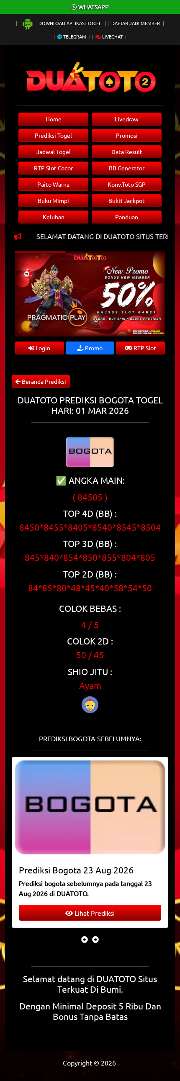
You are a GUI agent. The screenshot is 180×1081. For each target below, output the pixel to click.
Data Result (126, 151)
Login (42, 348)
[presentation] (84, 939)
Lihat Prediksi (94, 913)
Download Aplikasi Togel (70, 23)
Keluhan (53, 217)
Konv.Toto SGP (127, 184)
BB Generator (126, 168)
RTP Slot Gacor (53, 168)
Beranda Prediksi (43, 381)
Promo (93, 348)
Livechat (112, 36)
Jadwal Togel (53, 151)
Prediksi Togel (53, 135)
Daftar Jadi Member (135, 23)
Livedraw (127, 119)
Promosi (127, 135)
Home (54, 119)
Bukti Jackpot (126, 200)
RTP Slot (144, 348)
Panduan (126, 217)
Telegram (74, 36)
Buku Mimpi (53, 200)
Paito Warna (53, 184)
